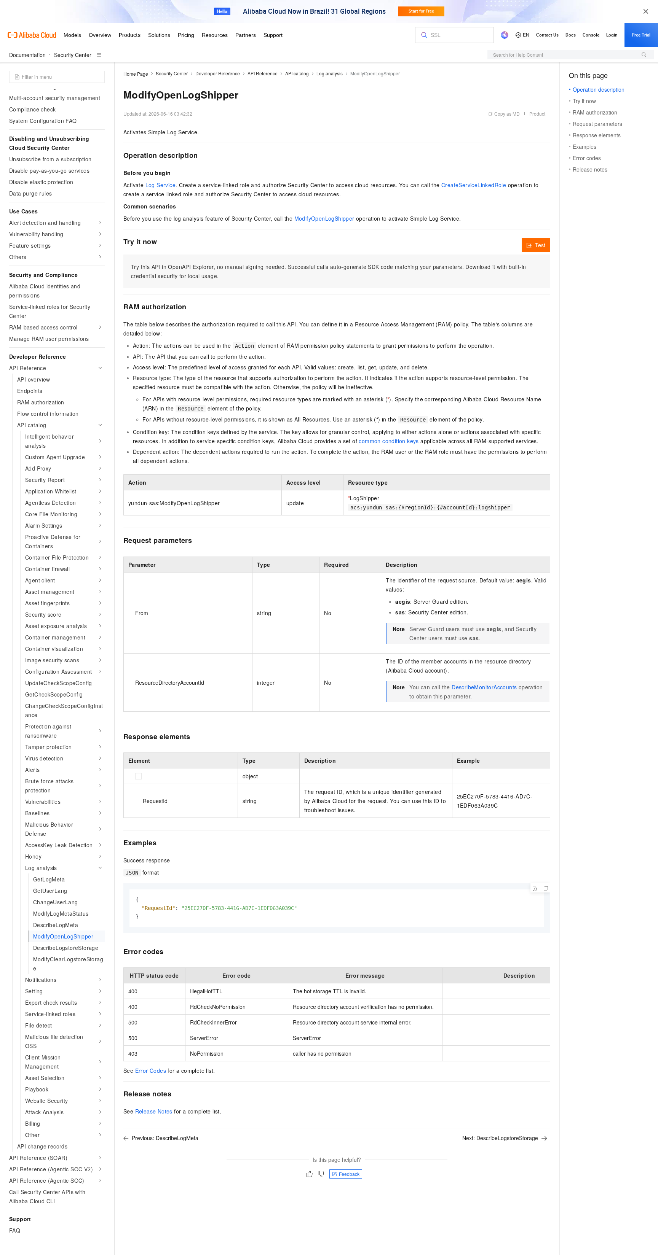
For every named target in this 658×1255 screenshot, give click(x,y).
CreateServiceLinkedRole (473, 185)
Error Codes (150, 1070)
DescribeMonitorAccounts (484, 687)
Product (537, 113)
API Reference (263, 73)
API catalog (297, 73)
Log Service (160, 185)
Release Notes (153, 1111)
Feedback (349, 1174)
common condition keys (388, 441)
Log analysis (329, 73)
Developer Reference (217, 73)
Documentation (27, 55)
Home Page (135, 73)
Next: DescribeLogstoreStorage (500, 1138)
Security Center (72, 55)
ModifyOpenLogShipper (324, 218)
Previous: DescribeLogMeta (165, 1138)
